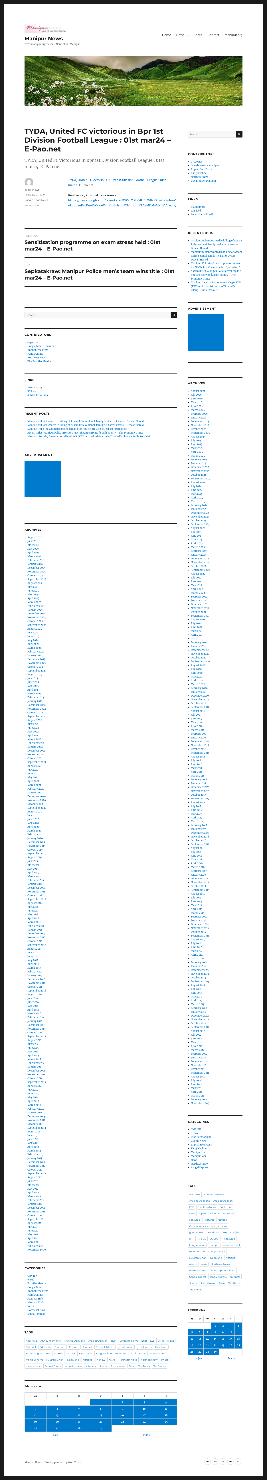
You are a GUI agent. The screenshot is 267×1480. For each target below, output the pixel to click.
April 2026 (33, 552)
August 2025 (34, 583)
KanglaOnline (35, 353)
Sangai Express (36, 1313)
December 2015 (36, 1025)
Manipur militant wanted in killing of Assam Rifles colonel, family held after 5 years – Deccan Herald (85, 421)
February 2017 (35, 971)
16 (122, 1415)
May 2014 (32, 1097)
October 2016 (35, 986)
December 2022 (36, 705)
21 (79, 1421)
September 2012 (36, 1173)
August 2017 (34, 948)
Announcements (50, 1340)
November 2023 (36, 663)
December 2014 (36, 1070)
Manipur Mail (35, 1302)
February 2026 (35, 560)
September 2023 (36, 670)
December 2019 (36, 842)
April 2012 (33, 1192)
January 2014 (34, 1112)
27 (57, 1428)
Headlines (161, 1347)
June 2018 (33, 910)
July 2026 (32, 541)
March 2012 (34, 1196)
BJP (113, 1340)
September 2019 (36, 853)
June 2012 (33, 1185)
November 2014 (36, 1074)
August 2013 (34, 1131)
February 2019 (35, 880)
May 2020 (33, 823)
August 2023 (34, 674)
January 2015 (34, 1066)
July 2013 (32, 1135)
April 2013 (33, 1146)
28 (79, 1428)
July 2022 (32, 724)
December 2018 (36, 887)
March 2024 (34, 647)
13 (57, 1415)
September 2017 (36, 945)
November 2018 (36, 891)
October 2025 (35, 575)
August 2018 (34, 903)
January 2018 (34, 929)
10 (144, 1408)
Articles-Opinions (74, 1340)
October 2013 (34, 1124)
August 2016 (34, 994)
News (180, 35)
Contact (213, 35)
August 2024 (34, 628)
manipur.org (233, 35)
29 (100, 1428)
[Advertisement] (43, 479)
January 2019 (35, 884)
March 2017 (34, 967)
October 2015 (35, 1032)
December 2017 (36, 933)
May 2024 (33, 640)
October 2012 (35, 1169)
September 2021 (36, 762)
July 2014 (32, 1089)
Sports (103, 1366)
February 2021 (35, 788)
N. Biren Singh (55, 1359)
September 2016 (36, 990)
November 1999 (36, 1249)
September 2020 (36, 807)
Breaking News (129, 1340)
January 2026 (35, 564)
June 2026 (33, 545)
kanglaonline (104, 1353)
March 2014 (34, 1105)
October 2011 (34, 1215)
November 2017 (36, 937)
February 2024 (35, 651)
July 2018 (32, 906)
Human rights (34, 1353)
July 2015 (32, 1044)
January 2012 (34, 1204)
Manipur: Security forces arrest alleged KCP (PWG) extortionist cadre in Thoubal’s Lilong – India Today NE (89, 436)
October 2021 (35, 758)
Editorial (31, 1347)
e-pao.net (33, 342)
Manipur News (44, 38)
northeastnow (149, 1359)
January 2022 (35, 746)
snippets (91, 1366)
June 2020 (33, 819)
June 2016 (33, 1002)
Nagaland (73, 1359)
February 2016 (35, 1017)
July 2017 (32, 952)
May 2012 (32, 1188)
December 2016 (36, 979)
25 (166, 1421)
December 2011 (36, 1207)
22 (100, 1421)
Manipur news (34, 1359)
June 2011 (32, 1230)
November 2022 (36, 708)
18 (166, 1415)
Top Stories (159, 1366)
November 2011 (36, 1211)
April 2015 (33, 1055)
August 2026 (34, 537)
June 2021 (33, 773)
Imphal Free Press (37, 350)
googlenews (32, 189)
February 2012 (35, 1200)
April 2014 (33, 1101)
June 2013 (33, 1139)
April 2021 (33, 781)
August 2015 (34, 1040)
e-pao (170, 1340)
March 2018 (34, 922)
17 (144, 1415)
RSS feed (32, 391)
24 (144, 1421)
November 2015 (36, 1028)
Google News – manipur (41, 346)
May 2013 (32, 1143)
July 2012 (32, 1181)
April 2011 (33, 1238)
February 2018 (35, 925)
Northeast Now (36, 357)
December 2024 (36, 613)
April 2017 (33, 964)
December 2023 (36, 659)
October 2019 (35, 849)
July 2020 (32, 815)
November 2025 (36, 571)
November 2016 (36, 983)
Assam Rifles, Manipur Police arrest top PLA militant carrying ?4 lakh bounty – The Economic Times (85, 432)
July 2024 (32, 632)
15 (101, 1415)
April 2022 (33, 735)
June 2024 (33, 636)
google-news (32, 205)
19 (35, 1421)
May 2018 (32, 914)
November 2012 (36, 1165)
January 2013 (34, 1158)
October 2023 (35, 666)
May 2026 (33, 548)
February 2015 (35, 1063)
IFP (48, 1353)
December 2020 (36, 796)
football (87, 1347)
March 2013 (34, 1150)
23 (122, 1421)
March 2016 (34, 1013)
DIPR (161, 1340)
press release (33, 1366)
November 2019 (36, 845)
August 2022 (34, 720)
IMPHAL (58, 1353)
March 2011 (34, 1242)
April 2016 (33, 1009)
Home (166, 35)
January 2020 (35, 838)
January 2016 (35, 1021)
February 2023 (35, 697)
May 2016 (33, 1005)
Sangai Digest (53, 1366)
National (88, 1359)
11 (166, 1408)
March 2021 (34, 785)
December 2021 (36, 750)
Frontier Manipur (37, 1283)
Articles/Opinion (98, 1340)
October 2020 (35, 804)
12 (35, 1415)
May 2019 (33, 868)
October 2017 (35, 941)
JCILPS (71, 1353)
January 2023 (35, 701)
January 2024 (35, 655)
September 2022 (36, 716)
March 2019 (34, 876)
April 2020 (33, 826)
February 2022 (35, 743)
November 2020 (36, 800)
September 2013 (36, 1127)
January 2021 (34, 792)
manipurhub (157, 1353)
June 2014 (33, 1093)
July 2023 (32, 678)
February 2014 (35, 1108)
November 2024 (36, 617)
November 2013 (36, 1120)
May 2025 (33, 594)
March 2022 (34, 739)
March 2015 (34, 1059)
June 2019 (33, 865)
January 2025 (35, 609)
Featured (59, 1347)
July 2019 (32, 861)
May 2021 (32, 777)
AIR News (31, 1340)
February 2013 (35, 1154)
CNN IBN (32, 1275)
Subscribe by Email (38, 395)
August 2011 (34, 1223)
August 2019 (34, 857)
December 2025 (36, 567)
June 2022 (33, 727)
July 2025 (32, 586)
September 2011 (36, 1219)
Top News (144, 1366)
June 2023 (33, 682)
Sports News (117, 1366)
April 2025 (33, 598)
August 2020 (34, 811)
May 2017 (32, 960)
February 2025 (35, 605)
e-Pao (30, 1279)
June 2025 (33, 590)
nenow (101, 1359)
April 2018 (33, 918)
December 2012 (36, 1162)
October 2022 (35, 712)
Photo (164, 1359)
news (112, 1359)
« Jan (55, 1434)
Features (74, 1347)
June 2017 (33, 956)
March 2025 (34, 602)
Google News (32, 199)
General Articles (105, 1347)
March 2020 (34, 830)
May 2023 (33, 685)
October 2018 (35, 895)
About (198, 35)
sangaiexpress (73, 1366)
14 (79, 1415)
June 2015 (33, 1047)
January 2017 (34, 975)
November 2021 (36, 754)
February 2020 (35, 834)
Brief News (147, 1340)
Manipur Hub (35, 1298)
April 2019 (33, 872)
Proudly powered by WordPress (63, 1462)
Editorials (45, 1347)
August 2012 (34, 1177)
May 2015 (32, 1051)
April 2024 (33, 644)
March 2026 (34, 556)
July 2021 (32, 769)
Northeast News (127, 1359)
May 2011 (32, 1234)
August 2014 (34, 1085)
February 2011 (35, 1245)
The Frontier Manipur (40, 361)
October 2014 (35, 1078)
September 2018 (36, 899)
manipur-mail (138, 1353)
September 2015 (36, 1036)
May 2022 (33, 731)
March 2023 (34, 693)
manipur (120, 1353)
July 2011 (32, 1226)
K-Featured (85, 1353)
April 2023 (33, 689)
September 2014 (36, 1082)
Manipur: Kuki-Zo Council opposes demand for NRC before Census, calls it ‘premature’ (77, 428)
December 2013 (36, 1116)
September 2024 (36, 625)
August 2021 (34, 765)
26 (35, 1428)
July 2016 (32, 998)
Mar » (146, 1434)
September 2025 (36, 579)
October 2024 (35, 621)
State (132, 1366)
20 (57, 1421)
